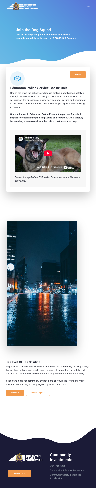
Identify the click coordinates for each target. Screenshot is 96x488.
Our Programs (57, 465)
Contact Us (19, 473)
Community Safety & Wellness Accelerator (65, 476)
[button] (89, 6)
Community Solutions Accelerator (67, 470)
